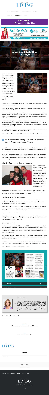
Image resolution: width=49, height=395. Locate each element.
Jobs (25, 15)
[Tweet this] (30, 60)
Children (15, 57)
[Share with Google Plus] (32, 60)
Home (8, 11)
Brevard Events (27, 11)
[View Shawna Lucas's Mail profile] (15, 304)
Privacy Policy (25, 373)
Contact (35, 11)
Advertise (18, 15)
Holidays (26, 57)
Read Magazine (15, 11)
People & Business (33, 57)
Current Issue (5, 373)
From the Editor (20, 57)
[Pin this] (35, 60)
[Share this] (27, 60)
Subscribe (9, 15)
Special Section (40, 57)
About (18, 373)
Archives (13, 373)
